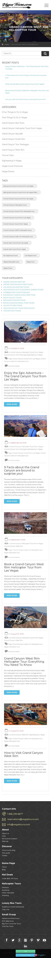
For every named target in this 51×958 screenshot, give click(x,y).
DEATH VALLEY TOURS (12, 298)
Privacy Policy (25, 955)
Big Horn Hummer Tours (11, 924)
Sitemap (5, 841)
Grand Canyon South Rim (13, 139)
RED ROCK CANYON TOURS (14, 300)
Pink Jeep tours (8, 921)
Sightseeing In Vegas (11, 160)
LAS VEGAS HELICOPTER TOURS (16, 287)
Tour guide (6, 853)
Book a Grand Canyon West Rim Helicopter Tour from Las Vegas (27, 91)
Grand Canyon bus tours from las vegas (18, 199)
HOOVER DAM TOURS (12, 311)
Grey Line (5, 909)
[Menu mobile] (46, 6)
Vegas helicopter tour (11, 262)
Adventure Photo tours (10, 918)
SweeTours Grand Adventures (13, 907)
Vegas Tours (7, 268)
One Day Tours (7, 926)
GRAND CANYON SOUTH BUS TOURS (18, 284)
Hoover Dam (8, 155)
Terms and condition (9, 839)
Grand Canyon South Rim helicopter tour (19, 211)
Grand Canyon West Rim (13, 150)
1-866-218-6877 (15, 814)
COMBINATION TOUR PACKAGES (16, 292)
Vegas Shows (8, 171)
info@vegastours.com (18, 824)
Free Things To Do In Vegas (14, 117)
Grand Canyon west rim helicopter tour (18, 236)
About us (5, 833)
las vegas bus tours (10, 255)
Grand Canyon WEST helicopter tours (17, 230)
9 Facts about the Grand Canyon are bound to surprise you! (25, 76)
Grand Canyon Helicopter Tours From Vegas (22, 128)
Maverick (5, 887)
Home (7, 44)
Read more (12, 404)
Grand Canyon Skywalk (12, 133)
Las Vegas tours (30, 255)
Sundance (5, 890)
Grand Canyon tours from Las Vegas (17, 218)
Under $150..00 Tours (10, 878)
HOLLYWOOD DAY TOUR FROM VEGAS (18, 308)
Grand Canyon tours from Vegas (15, 224)
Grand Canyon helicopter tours (15, 205)
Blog (3, 870)
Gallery (4, 855)
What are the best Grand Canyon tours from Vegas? (24, 84)
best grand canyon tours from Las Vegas (18, 186)
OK (25, 951)
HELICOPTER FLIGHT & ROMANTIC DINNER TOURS (23, 290)
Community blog (8, 850)
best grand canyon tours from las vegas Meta (20, 192)
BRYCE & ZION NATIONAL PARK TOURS (18, 303)
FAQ (3, 836)
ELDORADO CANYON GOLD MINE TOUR (19, 295)
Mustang (5, 895)
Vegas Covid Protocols (12, 166)
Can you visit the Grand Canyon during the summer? (25, 99)
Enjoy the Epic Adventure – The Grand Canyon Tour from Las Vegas (26, 67)
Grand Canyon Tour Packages (15, 144)
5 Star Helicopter (8, 893)
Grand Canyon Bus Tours (13, 123)
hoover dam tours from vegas (14, 249)
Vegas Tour (31, 262)
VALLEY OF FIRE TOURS (12, 305)
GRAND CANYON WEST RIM (14, 282)
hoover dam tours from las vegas (15, 243)
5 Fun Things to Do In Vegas (15, 112)
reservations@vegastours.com (23, 819)
